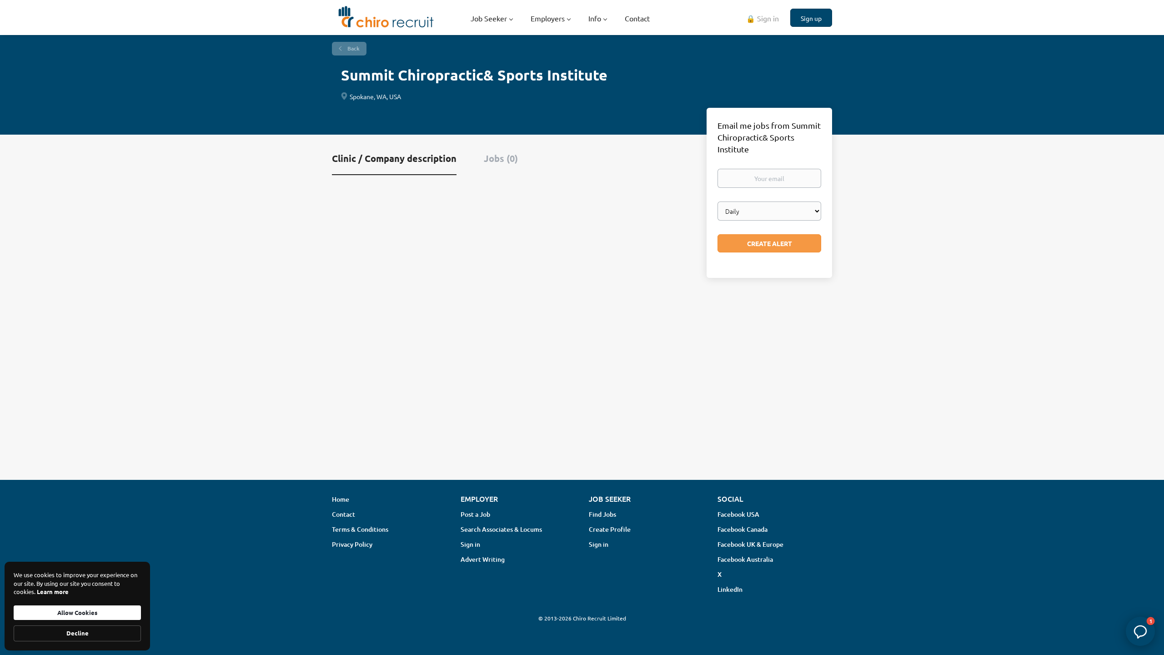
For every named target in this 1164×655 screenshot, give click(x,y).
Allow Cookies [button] (77, 612)
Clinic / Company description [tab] (394, 158)
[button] (1140, 631)
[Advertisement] (582, 400)
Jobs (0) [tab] (501, 158)
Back (353, 48)
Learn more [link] (53, 591)
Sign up (811, 18)
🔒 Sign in (762, 18)
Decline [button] (77, 633)
